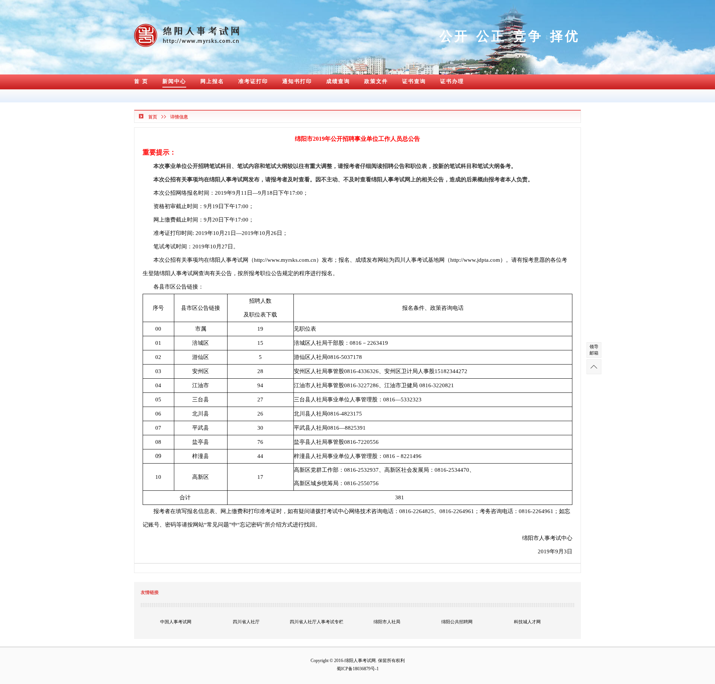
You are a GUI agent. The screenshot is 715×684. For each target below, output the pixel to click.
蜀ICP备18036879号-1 (358, 668)
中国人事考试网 (175, 621)
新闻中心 (174, 81)
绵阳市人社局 (387, 621)
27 (260, 400)
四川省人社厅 (246, 621)
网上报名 (212, 81)
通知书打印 (297, 81)
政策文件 (376, 81)
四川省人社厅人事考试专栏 (316, 621)
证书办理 (452, 81)
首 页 (141, 81)
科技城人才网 (527, 621)
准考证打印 (253, 81)
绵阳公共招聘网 (457, 621)
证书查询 (414, 81)
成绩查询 (338, 81)
